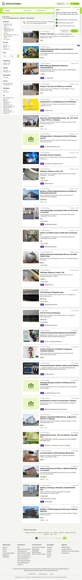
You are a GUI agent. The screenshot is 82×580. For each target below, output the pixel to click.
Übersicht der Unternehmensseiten (70, 551)
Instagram (49, 551)
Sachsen (5, 109)
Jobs (4, 33)
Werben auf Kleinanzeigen (39, 554)
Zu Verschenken (26, 577)
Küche (43, 577)
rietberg (56, 532)
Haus (21, 577)
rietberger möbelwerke (30, 532)
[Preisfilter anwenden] (18, 56)
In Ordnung (5, 49)
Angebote (5, 63)
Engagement (6, 555)
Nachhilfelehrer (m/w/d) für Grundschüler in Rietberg (58, 401)
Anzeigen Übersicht (66, 549)
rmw (51, 532)
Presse (4, 551)
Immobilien (5, 28)
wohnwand (40, 532)
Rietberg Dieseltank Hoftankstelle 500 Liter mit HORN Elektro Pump (58, 255)
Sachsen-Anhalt (6, 110)
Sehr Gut (5, 46)
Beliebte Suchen (66, 547)
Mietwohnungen (7, 30)
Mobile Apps (6, 557)
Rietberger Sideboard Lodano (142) (52, 272)
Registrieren (65, 31)
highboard (46, 532)
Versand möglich (6, 83)
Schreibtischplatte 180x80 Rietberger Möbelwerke (57, 453)
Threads (49, 553)
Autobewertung (65, 553)
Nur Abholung (6, 84)
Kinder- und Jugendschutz (24, 555)
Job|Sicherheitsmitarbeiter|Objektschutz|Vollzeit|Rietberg (59, 333)
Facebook (49, 547)
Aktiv (4, 77)
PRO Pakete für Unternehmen (36, 551)
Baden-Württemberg (7, 97)
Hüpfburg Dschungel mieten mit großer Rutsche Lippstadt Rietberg (56, 50)
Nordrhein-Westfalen (7, 106)
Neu (4, 44)
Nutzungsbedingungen (23, 562)
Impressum (20, 564)
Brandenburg (6, 102)
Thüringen (5, 113)
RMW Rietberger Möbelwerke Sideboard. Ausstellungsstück (54, 66)
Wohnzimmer (7, 25)
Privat (4, 70)
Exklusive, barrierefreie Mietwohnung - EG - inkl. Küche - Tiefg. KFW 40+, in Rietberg (59, 119)
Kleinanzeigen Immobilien (38, 547)
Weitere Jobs (7, 36)
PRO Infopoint (35, 549)
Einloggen (74, 31)
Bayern (4, 99)
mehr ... (56, 534)
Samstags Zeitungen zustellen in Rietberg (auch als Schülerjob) (57, 383)
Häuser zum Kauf (7, 29)
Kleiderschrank (63, 577)
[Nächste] (65, 538)
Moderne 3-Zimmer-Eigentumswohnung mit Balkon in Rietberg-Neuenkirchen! (58, 192)
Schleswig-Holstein (7, 112)
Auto (49, 577)
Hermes (5, 92)
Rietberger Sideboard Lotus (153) (51, 171)
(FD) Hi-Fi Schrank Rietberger (50, 313)
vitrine (51, 534)
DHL (4, 90)
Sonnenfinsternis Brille (36, 577)
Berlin (4, 100)
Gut (4, 47)
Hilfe (18, 547)
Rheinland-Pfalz (6, 107)
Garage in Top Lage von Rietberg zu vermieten (56, 86)
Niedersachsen (6, 104)
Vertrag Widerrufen (22, 551)
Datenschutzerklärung (23, 559)
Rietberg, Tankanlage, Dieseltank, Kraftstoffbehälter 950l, (58, 488)
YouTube (49, 549)
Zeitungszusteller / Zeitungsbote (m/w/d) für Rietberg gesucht (58, 137)
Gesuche (5, 64)
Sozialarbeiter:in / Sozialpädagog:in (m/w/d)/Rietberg (58, 102)
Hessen (4, 103)
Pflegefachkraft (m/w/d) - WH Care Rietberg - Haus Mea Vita (59, 436)
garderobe (46, 534)
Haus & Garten (6, 24)
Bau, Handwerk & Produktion (10, 34)
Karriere (5, 549)
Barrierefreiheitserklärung (23, 557)
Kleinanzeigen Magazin (8, 553)
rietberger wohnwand (70, 532)
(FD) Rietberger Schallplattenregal (52, 292)
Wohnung (17, 577)
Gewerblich (5, 71)
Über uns (5, 547)
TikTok (48, 557)
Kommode (57, 577)
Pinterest (49, 555)
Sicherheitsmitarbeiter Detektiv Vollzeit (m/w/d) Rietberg (59, 365)
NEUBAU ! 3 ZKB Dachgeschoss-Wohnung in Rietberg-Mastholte (59, 510)
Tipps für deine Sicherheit (23, 549)
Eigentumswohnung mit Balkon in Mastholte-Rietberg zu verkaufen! (58, 469)
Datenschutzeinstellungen (24, 560)
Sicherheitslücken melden (23, 553)
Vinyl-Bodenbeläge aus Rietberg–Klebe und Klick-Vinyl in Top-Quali (59, 211)
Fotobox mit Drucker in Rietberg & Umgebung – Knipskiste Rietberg (56, 350)
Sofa (46, 577)
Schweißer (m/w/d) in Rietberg (50, 155)
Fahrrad (52, 577)
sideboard (61, 532)
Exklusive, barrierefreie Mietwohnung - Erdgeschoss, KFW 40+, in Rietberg (58, 418)
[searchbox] (13, 10)
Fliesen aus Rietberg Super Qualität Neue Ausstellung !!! (58, 233)
